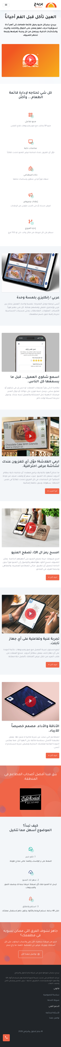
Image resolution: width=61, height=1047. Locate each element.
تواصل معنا (54, 1018)
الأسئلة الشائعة (52, 1013)
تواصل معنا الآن (28, 954)
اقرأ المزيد (53, 491)
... (40, 1037)
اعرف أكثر (53, 577)
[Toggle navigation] (6, 5)
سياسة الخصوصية (51, 995)
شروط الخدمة (53, 1000)
